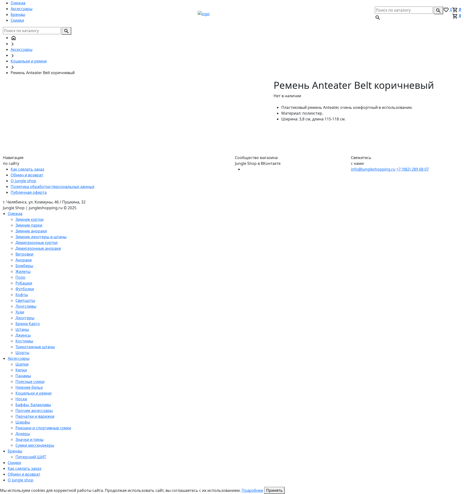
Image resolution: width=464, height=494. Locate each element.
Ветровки (24, 254)
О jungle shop (23, 180)
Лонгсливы (25, 306)
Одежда (18, 3)
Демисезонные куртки (36, 242)
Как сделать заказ (27, 169)
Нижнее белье (29, 387)
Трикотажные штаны (35, 346)
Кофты (21, 294)
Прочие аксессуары (34, 410)
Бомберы (24, 265)
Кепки (21, 370)
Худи (19, 312)
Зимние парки (28, 225)
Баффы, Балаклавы (33, 404)
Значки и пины (29, 439)
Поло (20, 277)
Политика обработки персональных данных (52, 186)
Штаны (22, 329)
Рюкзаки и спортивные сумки (43, 428)
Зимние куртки (29, 219)
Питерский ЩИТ (30, 456)
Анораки (23, 260)
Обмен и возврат (27, 175)
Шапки (22, 364)
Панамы (23, 375)
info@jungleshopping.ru (373, 169)
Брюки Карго (27, 323)
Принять (274, 490)
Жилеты (22, 271)
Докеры (22, 433)
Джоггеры (24, 317)
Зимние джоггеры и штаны (40, 236)
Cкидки (17, 20)
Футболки (24, 289)
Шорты (22, 352)
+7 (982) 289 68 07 (412, 169)
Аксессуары (21, 8)
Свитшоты (25, 300)
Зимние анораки (31, 231)
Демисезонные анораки (38, 248)
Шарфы (22, 422)
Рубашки (23, 283)
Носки (21, 399)
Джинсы (23, 335)
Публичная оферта (29, 192)
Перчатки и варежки (34, 416)
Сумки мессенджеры (34, 445)
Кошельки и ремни (29, 61)
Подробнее (252, 490)
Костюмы (24, 341)
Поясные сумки (29, 381)
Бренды (18, 14)
